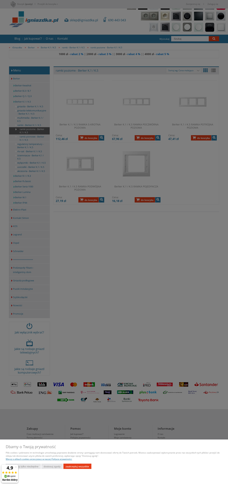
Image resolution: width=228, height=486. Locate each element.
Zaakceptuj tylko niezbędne (23, 466)
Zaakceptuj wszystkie (77, 466)
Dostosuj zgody (52, 466)
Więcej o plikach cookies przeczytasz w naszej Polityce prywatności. (39, 459)
